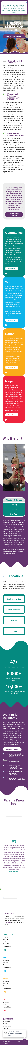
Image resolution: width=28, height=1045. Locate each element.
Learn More (11, 268)
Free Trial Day (7, 946)
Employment (7, 1026)
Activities (5, 939)
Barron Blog (6, 1021)
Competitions (7, 944)
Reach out (8, 922)
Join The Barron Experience (14, 214)
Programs (6, 937)
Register (5, 1024)
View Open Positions (12, 749)
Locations (6, 1028)
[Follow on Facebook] (3, 950)
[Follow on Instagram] (5, 950)
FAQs (4, 942)
